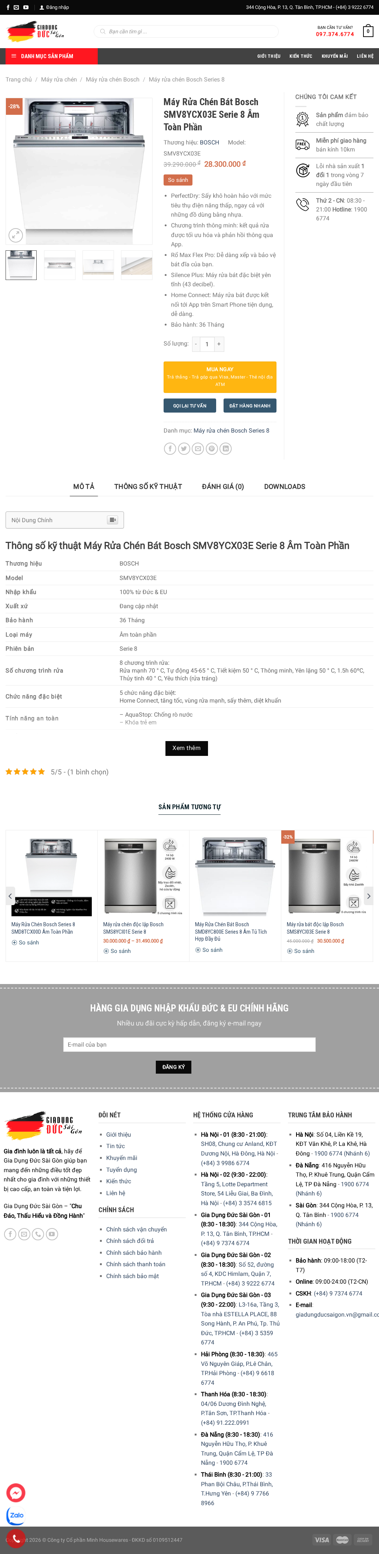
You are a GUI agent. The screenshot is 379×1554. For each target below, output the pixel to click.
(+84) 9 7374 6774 (225, 1243)
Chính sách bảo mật (132, 1276)
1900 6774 (233, 1462)
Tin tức (115, 1146)
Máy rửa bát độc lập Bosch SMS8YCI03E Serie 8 (315, 928)
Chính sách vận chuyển (136, 1229)
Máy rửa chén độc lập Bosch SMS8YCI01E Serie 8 (133, 928)
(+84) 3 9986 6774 (225, 1163)
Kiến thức (300, 56)
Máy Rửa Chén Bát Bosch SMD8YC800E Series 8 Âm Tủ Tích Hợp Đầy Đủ (231, 931)
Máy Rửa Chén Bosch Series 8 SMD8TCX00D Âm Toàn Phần (43, 928)
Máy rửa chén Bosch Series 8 (187, 79)
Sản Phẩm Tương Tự (189, 807)
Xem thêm (186, 748)
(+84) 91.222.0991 (225, 1422)
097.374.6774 (335, 34)
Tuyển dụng (121, 1169)
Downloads (285, 486)
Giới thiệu (118, 1134)
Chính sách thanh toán (135, 1264)
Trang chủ (19, 79)
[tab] (84, 487)
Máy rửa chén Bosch (113, 79)
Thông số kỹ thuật (148, 486)
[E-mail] (16, 7)
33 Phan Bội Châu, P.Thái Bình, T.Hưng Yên (237, 1484)
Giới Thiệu (269, 56)
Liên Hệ (365, 56)
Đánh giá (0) (223, 486)
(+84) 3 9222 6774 (354, 7)
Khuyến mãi (121, 1157)
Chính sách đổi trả (130, 1240)
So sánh (178, 180)
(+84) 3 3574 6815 (247, 1203)
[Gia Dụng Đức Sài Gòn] (35, 31)
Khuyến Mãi (335, 56)
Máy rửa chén (59, 79)
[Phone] (16, 1539)
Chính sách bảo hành (134, 1252)
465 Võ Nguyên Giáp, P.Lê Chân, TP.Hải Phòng (239, 1364)
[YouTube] (25, 7)
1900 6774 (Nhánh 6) (342, 1153)
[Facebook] (8, 7)
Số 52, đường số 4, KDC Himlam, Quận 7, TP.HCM (237, 1274)
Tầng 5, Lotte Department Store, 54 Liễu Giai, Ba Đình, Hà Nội (237, 1194)
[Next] (140, 171)
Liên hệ (115, 1193)
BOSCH (209, 142)
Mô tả (83, 486)
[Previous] (18, 171)
